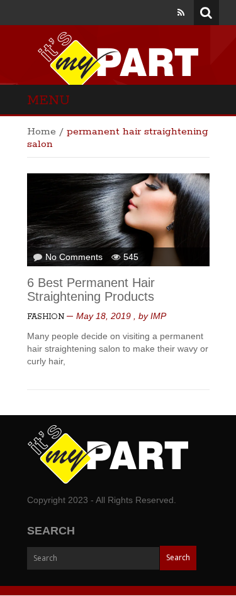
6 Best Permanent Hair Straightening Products (91, 289)
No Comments (74, 257)
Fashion (45, 317)
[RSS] (180, 13)
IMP (158, 316)
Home (41, 131)
